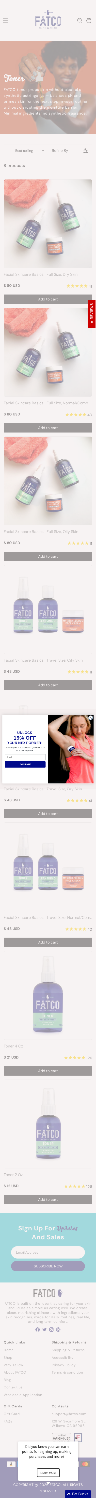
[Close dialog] (91, 718)
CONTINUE (25, 764)
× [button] (76, 1438)
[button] (54, 1494)
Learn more (48, 1473)
